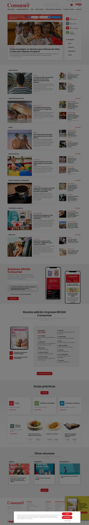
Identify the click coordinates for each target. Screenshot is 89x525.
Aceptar (67, 513)
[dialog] (47, 517)
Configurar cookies (67, 520)
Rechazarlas (67, 517)
